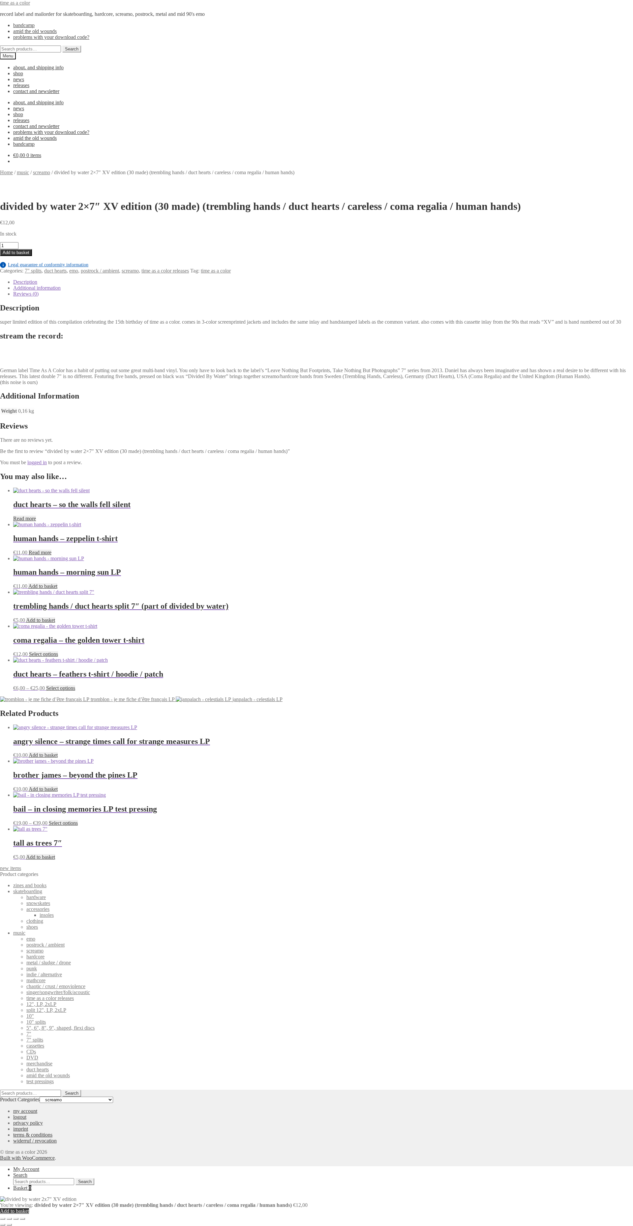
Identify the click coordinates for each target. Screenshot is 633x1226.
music (23, 172)
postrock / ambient (100, 271)
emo (73, 271)
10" (30, 1016)
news (18, 79)
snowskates (38, 903)
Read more (24, 518)
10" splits (36, 1022)
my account (25, 1111)
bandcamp (24, 25)
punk (31, 968)
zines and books (29, 885)
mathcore (35, 980)
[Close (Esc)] (22, 1219)
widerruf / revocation (35, 1141)
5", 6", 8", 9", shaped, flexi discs (60, 1028)
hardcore (35, 956)
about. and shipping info (38, 67)
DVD (32, 1057)
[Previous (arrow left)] (2, 1225)
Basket (22, 1188)
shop (18, 73)
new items (10, 868)
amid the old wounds (35, 31)
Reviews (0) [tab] (26, 294)
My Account (26, 1169)
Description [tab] (25, 282)
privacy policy (28, 1123)
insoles (47, 915)
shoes (32, 927)
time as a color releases (165, 271)
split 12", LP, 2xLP (46, 1010)
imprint (20, 1129)
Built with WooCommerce (27, 1158)
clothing (34, 921)
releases (21, 85)
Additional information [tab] (37, 288)
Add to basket (16, 252)
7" (28, 1034)
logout (19, 1117)
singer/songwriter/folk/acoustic (58, 992)
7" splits (33, 271)
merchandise (39, 1063)
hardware (36, 897)
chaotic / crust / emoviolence (55, 986)
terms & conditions (32, 1135)
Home (6, 172)
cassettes (35, 1046)
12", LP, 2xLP (41, 1004)
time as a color (15, 3)
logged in (37, 462)
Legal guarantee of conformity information (45, 264)
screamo (41, 172)
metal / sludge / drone (48, 962)
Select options (43, 654)
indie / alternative (44, 974)
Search (71, 49)
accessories (37, 909)
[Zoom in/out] (2, 1219)
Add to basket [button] (42, 586)
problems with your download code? (51, 37)
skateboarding (27, 891)
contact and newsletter (36, 91)
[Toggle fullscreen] (9, 1219)
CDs (31, 1051)
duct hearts (55, 271)
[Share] (15, 1219)
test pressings (40, 1081)
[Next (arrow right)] (9, 1225)
